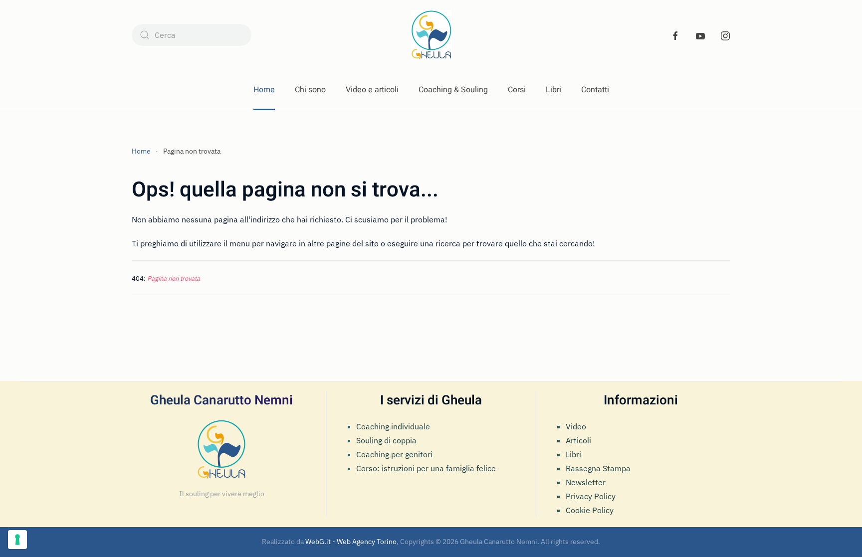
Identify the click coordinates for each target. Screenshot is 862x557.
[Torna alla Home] (431, 35)
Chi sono (310, 90)
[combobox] (191, 35)
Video (576, 426)
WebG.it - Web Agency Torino (351, 541)
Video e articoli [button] (372, 90)
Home (264, 90)
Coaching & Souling (453, 90)
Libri (553, 90)
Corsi (517, 90)
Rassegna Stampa (598, 468)
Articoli (578, 440)
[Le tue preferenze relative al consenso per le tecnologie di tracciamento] (17, 539)
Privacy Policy (591, 496)
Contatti (595, 90)
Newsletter (586, 482)
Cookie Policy (590, 510)
